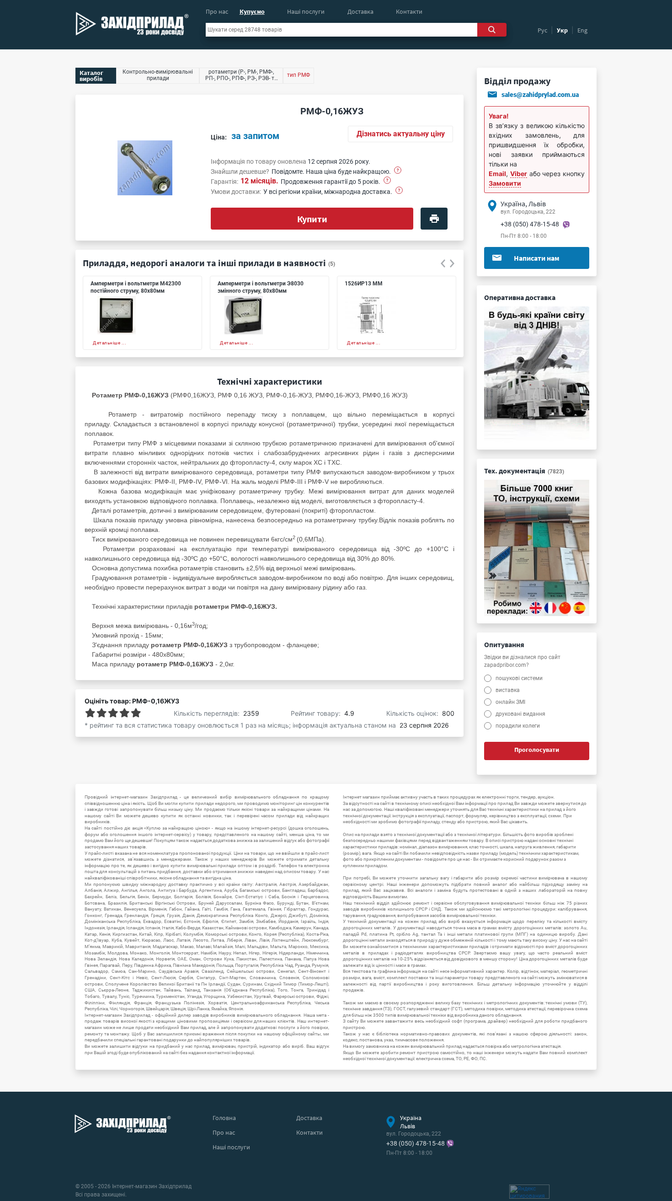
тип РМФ (298, 75)
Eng (582, 30)
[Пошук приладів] (492, 30)
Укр (562, 30)
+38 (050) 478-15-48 (530, 224)
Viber (518, 173)
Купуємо (252, 11)
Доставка (360, 11)
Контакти (409, 11)
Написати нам (537, 258)
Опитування (504, 644)
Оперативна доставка (519, 297)
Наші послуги (306, 11)
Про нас (217, 11)
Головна (224, 1118)
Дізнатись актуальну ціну (401, 133)
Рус (542, 30)
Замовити (505, 183)
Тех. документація (524, 470)
